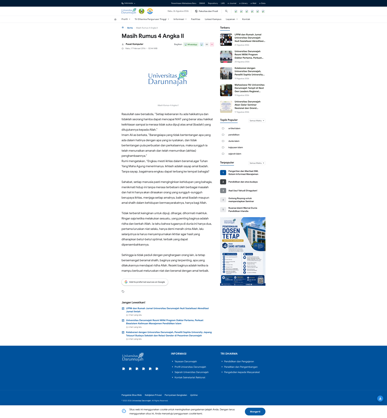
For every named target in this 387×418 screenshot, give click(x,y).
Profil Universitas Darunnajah (190, 366)
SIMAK (202, 3)
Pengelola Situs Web (132, 395)
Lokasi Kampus (213, 19)
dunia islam (233, 141)
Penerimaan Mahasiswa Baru (183, 3)
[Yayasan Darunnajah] (142, 11)
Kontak (246, 19)
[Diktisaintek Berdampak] (150, 11)
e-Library (243, 3)
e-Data (262, 3)
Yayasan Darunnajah (186, 361)
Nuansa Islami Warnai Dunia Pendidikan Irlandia (242, 209)
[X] (241, 11)
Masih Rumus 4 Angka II (168, 105)
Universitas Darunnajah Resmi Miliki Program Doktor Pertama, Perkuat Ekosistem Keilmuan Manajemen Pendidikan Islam (164, 322)
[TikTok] (252, 11)
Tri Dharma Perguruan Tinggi (151, 19)
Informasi (179, 19)
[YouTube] (257, 11)
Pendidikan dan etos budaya (243, 181)
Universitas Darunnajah (141, 400)
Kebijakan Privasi (153, 395)
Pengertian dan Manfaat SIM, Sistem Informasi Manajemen (243, 172)
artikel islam (234, 128)
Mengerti (255, 411)
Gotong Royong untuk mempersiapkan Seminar (241, 200)
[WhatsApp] (263, 11)
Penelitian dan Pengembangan (241, 366)
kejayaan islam (235, 147)
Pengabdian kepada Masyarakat (242, 372)
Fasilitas (195, 19)
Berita (130, 28)
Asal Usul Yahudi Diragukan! (242, 190)
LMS (223, 3)
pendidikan (233, 134)
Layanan (230, 19)
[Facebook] (236, 11)
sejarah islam (234, 153)
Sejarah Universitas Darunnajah (192, 372)
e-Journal (232, 3)
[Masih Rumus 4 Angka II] (168, 78)
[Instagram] (247, 11)
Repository (213, 3)
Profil (125, 19)
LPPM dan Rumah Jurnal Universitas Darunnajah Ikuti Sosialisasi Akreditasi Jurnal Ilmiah (167, 310)
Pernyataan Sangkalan (176, 395)
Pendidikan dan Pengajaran (239, 361)
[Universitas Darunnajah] (129, 11)
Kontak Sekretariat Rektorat (190, 377)
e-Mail (253, 3)
